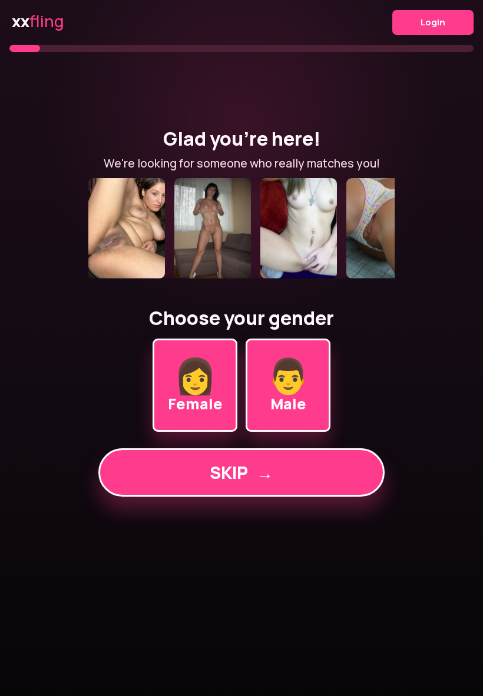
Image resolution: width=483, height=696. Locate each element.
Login (433, 22)
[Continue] (241, 228)
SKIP (241, 472)
